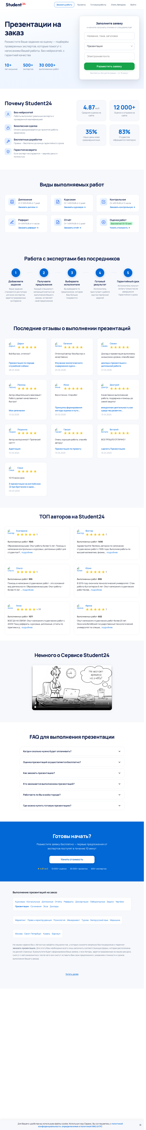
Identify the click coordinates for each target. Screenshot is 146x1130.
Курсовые (20, 901)
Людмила (22, 429)
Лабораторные (97, 901)
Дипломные (47, 901)
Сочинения (36, 906)
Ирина (89, 605)
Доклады (54, 906)
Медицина (115, 920)
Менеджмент (73, 920)
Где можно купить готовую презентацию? (47, 805)
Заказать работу (64, 4)
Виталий (114, 429)
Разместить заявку (109, 66)
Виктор (89, 531)
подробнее (27, 552)
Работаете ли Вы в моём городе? (42, 794)
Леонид (21, 385)
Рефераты (69, 901)
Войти (133, 4)
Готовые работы (98, 4)
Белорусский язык (99, 920)
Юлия (88, 568)
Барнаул (56, 933)
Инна (66, 385)
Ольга (19, 568)
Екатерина (21, 531)
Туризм (85, 920)
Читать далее (71, 974)
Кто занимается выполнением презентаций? (49, 783)
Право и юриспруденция (40, 920)
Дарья (20, 343)
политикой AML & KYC (91, 1126)
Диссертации (81, 901)
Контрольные (33, 901)
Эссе (45, 906)
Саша (20, 468)
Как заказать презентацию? (39, 773)
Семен (113, 343)
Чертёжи (119, 901)
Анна (18, 605)
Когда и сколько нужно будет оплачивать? (47, 751)
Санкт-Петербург (32, 933)
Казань (46, 933)
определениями (70, 1126)
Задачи (110, 901)
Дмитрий (114, 385)
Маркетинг (20, 920)
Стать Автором (118, 4)
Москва (19, 933)
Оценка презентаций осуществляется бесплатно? (52, 762)
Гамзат (67, 429)
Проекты (81, 4)
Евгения (68, 343)
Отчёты (58, 901)
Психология (59, 920)
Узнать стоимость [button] (72, 859)
